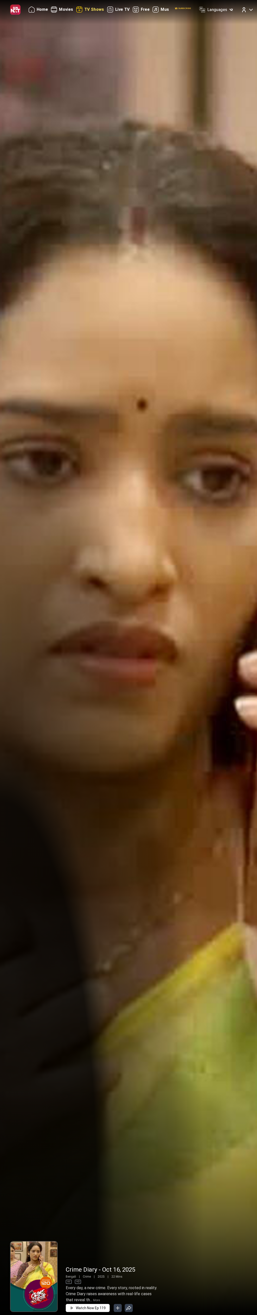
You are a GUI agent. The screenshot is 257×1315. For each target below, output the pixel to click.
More (96, 1300)
